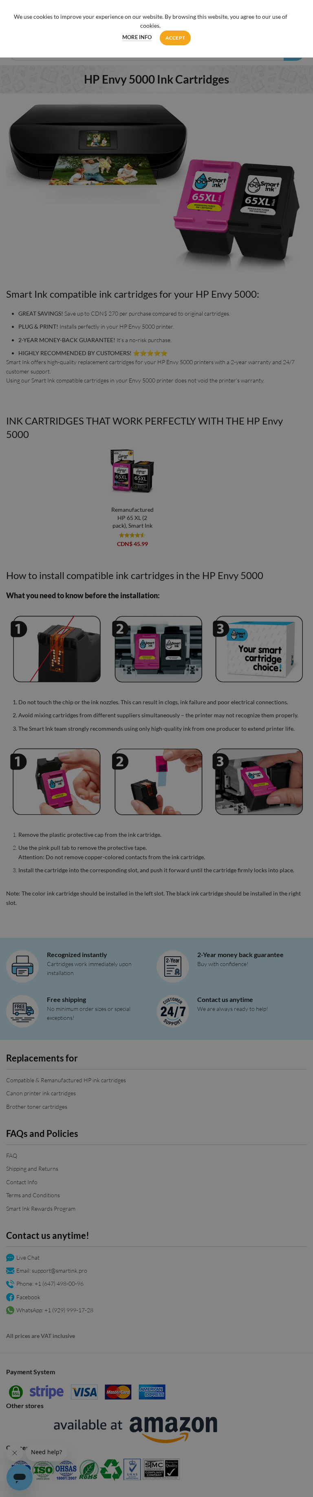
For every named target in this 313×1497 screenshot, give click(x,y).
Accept (175, 38)
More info (137, 37)
